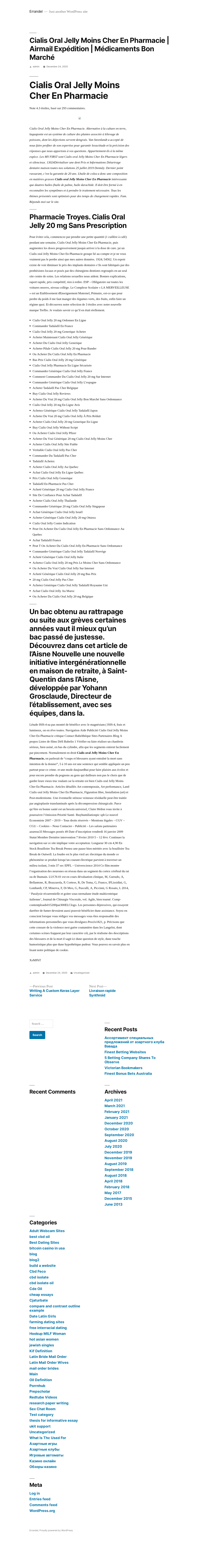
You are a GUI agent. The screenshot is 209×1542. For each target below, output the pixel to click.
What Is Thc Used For (47, 1438)
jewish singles (41, 1345)
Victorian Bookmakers (123, 1068)
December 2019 (118, 1152)
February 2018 (116, 1187)
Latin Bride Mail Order (48, 1357)
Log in (34, 1493)
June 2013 (113, 1204)
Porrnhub (37, 1386)
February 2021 (116, 1112)
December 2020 (118, 1123)
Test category (41, 1414)
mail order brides (44, 1368)
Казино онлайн (42, 1461)
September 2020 (119, 1135)
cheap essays (41, 1294)
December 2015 (118, 1198)
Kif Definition (40, 1351)
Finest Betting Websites (125, 1052)
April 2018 (113, 1181)
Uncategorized (81, 972)
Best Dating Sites (44, 1242)
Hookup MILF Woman (47, 1333)
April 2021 (113, 1100)
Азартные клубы (44, 1449)
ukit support (40, 1426)
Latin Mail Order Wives (49, 1362)
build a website (42, 1265)
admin (36, 66)
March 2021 (114, 1106)
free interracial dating (48, 1328)
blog (33, 1254)
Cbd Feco (37, 1271)
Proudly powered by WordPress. (56, 1530)
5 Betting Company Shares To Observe (130, 1060)
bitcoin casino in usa (47, 1248)
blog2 (34, 1260)
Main (33, 1374)
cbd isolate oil (41, 1283)
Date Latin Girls (42, 1316)
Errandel (36, 11)
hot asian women (44, 1339)
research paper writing (49, 1403)
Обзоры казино (43, 1467)
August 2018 (115, 1175)
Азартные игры (43, 1443)
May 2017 (112, 1193)
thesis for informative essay (53, 1420)
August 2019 (115, 1164)
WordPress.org (42, 1511)
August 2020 (115, 1140)
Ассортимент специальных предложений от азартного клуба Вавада (134, 1042)
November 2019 (118, 1158)
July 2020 (113, 1146)
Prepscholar (39, 1391)
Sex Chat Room (42, 1409)
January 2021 (116, 1117)
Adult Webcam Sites (47, 1231)
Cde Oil (35, 1289)
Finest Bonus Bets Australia (128, 1073)
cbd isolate (39, 1277)
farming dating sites (46, 1322)
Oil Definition (40, 1380)
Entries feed (39, 1499)
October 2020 (116, 1129)
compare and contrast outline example (54, 1308)
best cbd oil (39, 1237)
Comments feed (43, 1505)
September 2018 (118, 1169)
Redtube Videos (43, 1397)
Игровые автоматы (46, 1455)
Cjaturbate (38, 1300)
